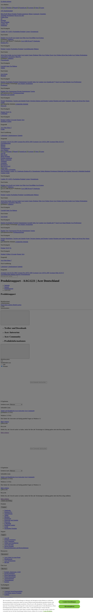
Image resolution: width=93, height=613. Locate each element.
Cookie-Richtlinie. (47, 611)
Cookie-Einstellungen (69, 602)
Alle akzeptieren (69, 606)
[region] (46, 605)
